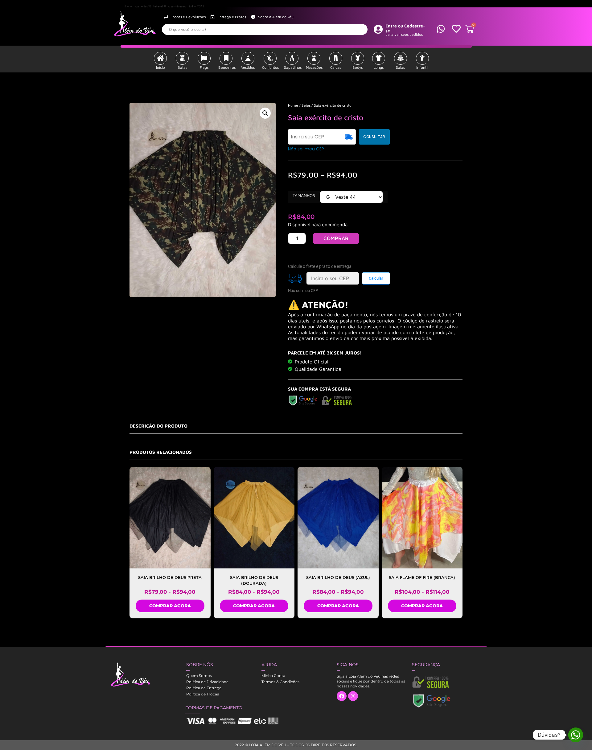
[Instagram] (353, 696)
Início (160, 67)
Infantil (422, 67)
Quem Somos (199, 675)
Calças (335, 67)
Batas (182, 67)
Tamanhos (304, 195)
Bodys (357, 67)
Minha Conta (273, 675)
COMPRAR (335, 238)
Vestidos (248, 67)
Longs (379, 67)
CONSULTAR (374, 136)
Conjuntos (270, 67)
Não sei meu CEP (306, 149)
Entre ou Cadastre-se (405, 28)
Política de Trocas (202, 694)
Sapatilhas (293, 67)
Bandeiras (227, 67)
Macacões (314, 67)
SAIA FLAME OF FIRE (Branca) (422, 577)
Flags (204, 67)
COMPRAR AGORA (170, 606)
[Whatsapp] (575, 734)
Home (293, 105)
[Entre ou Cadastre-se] (378, 29)
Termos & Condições (280, 681)
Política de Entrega (203, 688)
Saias (400, 67)
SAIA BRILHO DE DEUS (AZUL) (338, 577)
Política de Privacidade (207, 681)
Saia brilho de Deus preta (170, 577)
